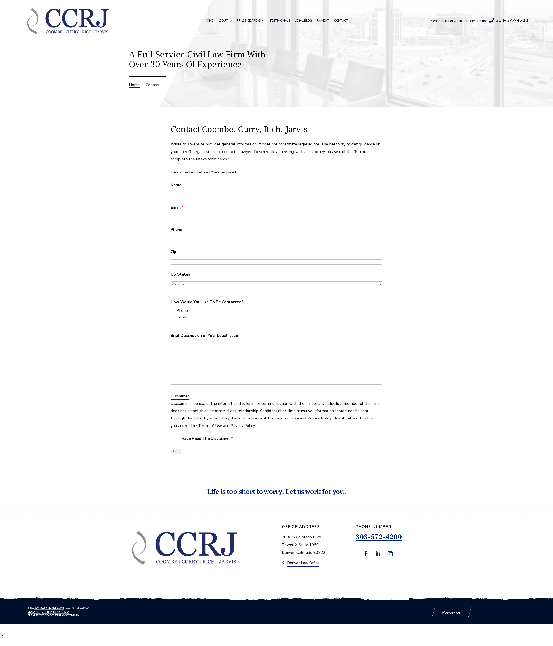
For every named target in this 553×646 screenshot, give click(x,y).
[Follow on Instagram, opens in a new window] (390, 554)
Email (177, 207)
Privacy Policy (319, 418)
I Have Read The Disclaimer (206, 438)
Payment (323, 21)
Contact (341, 21)
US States (180, 274)
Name (176, 184)
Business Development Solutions (47, 615)
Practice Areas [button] (249, 21)
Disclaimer (180, 396)
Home (209, 21)
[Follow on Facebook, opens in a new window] (366, 554)
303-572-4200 (512, 20)
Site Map (47, 612)
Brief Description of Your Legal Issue (204, 335)
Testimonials (280, 21)
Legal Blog (303, 21)
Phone (176, 229)
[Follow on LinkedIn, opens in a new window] (378, 554)
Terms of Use (287, 418)
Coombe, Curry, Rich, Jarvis (49, 608)
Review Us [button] (451, 612)
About (223, 21)
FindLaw (74, 615)
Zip (173, 251)
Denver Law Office (303, 563)
